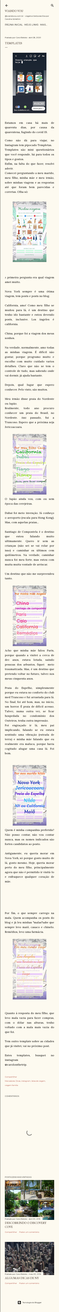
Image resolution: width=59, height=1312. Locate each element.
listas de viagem (38, 1081)
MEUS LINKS (31, 24)
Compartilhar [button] (11, 1077)
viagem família (11, 1085)
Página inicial (14, 24)
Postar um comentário (29, 1232)
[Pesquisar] (52, 5)
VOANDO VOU (14, 11)
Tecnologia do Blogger (32, 1302)
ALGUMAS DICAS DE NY (22, 1278)
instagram (26, 1081)
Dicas (18, 1081)
